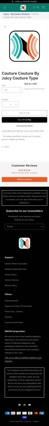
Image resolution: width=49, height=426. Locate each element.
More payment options (24, 125)
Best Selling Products (20, 14)
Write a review (24, 179)
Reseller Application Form (16, 269)
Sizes (4, 85)
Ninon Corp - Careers (14, 312)
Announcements (11, 301)
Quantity (5, 99)
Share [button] (6, 147)
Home (6, 14)
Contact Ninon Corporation (16, 264)
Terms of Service (12, 280)
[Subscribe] (41, 226)
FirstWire (36, 421)
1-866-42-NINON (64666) (26, 1)
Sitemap (8, 317)
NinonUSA (19, 421)
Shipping (27, 88)
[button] (4, 7)
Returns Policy (11, 285)
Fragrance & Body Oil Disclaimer (18, 306)
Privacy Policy (11, 275)
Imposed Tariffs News (14, 322)
